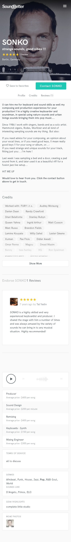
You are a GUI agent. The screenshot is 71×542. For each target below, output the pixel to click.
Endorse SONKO (14, 281)
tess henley (25, 250)
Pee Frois (25, 239)
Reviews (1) (47, 95)
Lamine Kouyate (14, 233)
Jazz (35, 479)
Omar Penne (12, 244)
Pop (42, 479)
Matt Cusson (55, 222)
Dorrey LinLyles (38, 255)
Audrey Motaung (49, 206)
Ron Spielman (56, 250)
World (9, 483)
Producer (11, 393)
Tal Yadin (42, 304)
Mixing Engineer (15, 439)
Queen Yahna (12, 222)
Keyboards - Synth (16, 428)
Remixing (11, 416)
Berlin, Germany (11, 59)
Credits (33, 95)
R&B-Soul (51, 479)
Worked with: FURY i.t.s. (19, 206)
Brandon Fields (33, 228)
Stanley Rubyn (37, 217)
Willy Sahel (36, 233)
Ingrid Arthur (34, 222)
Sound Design (14, 405)
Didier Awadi (44, 239)
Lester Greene (57, 233)
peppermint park (14, 255)
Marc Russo (11, 228)
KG (40, 250)
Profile (21, 95)
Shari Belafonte (13, 217)
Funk (20, 479)
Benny (8, 250)
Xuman (9, 239)
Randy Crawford (35, 211)
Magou (29, 244)
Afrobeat (11, 479)
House (28, 479)
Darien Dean (12, 211)
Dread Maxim (47, 244)
